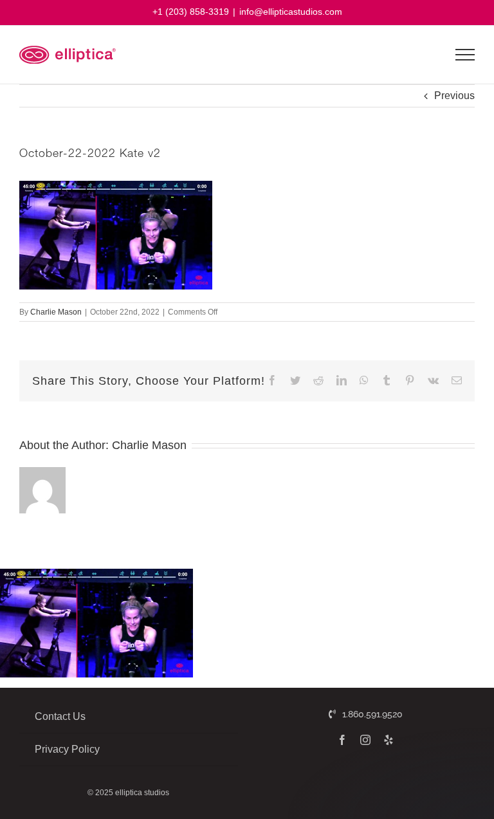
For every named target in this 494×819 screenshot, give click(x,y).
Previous (454, 95)
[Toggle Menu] (465, 54)
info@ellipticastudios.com (290, 11)
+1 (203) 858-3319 (190, 11)
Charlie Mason (56, 312)
